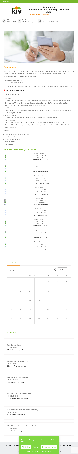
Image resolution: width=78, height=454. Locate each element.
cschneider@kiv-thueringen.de (41, 183)
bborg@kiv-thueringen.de (40, 215)
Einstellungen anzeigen (49, 447)
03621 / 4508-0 (11, 21)
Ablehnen (36, 447)
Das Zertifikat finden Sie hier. (15, 90)
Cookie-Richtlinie (31, 451)
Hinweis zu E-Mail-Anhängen (63, 445)
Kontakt (8, 445)
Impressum (48, 451)
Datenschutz (40, 451)
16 (39, 300)
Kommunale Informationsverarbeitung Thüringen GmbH (49, 9)
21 (20, 310)
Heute (62, 269)
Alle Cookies (26, 447)
